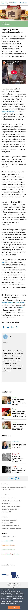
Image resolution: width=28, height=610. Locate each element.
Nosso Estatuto (14, 588)
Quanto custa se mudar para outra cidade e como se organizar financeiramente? (19, 427)
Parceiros (11, 490)
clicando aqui (13, 603)
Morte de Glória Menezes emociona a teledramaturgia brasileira (18, 459)
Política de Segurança (14, 586)
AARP (21, 307)
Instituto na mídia (21, 487)
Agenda (12, 487)
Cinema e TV (15, 454)
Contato (5, 490)
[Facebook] (8, 478)
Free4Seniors (20, 302)
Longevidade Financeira (8, 549)
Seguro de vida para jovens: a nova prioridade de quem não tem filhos (19, 402)
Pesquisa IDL (5, 503)
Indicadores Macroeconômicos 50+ (11, 501)
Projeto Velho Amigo (8, 111)
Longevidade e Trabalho (8, 545)
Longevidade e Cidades (8, 536)
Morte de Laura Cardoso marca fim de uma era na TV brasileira (19, 470)
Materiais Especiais (15, 528)
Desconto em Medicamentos (9, 520)
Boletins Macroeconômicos (9, 498)
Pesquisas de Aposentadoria (9, 509)
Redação (5, 342)
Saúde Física (15, 442)
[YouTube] (12, 478)
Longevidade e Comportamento (10, 554)
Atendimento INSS (7, 523)
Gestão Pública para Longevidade (11, 506)
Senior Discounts (7, 302)
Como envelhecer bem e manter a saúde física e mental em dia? (19, 445)
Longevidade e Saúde (7, 541)
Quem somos (5, 487)
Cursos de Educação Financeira (10, 525)
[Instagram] (15, 478)
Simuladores (5, 528)
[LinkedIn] (19, 478)
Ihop (3, 262)
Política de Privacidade (14, 584)
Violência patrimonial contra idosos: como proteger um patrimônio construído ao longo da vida (14, 415)
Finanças (4, 23)
